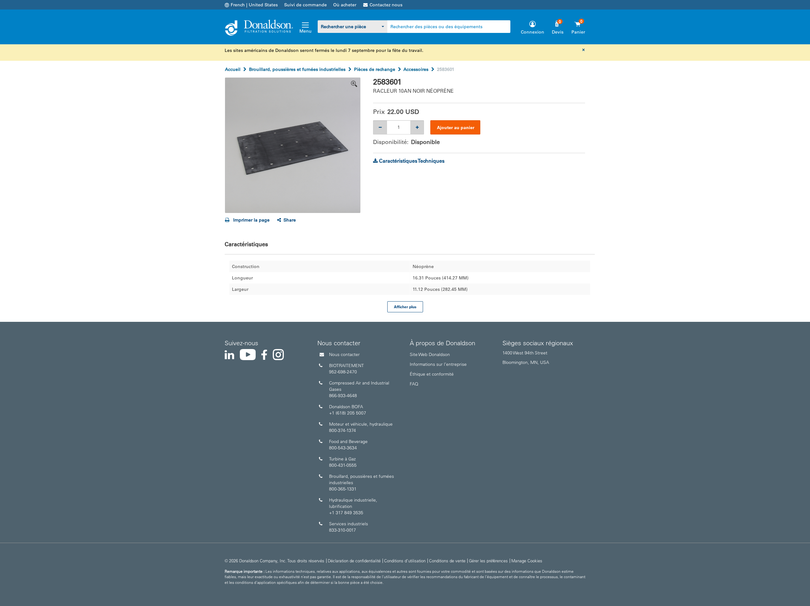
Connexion (532, 32)
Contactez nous (386, 5)
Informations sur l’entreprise (438, 364)
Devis (558, 32)
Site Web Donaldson (430, 354)
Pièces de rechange (374, 69)
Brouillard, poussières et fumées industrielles (297, 69)
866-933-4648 (343, 395)
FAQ (414, 384)
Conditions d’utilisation (405, 560)
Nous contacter (344, 354)
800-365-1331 (343, 489)
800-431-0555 (343, 465)
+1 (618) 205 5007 (347, 413)
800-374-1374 (342, 430)
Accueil (232, 69)
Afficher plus (405, 306)
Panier (578, 32)
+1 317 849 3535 (346, 512)
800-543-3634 (343, 448)
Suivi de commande (305, 5)
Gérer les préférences (488, 560)
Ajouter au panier (455, 127)
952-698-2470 (343, 372)
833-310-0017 (342, 530)
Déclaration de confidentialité (354, 560)
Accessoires (415, 69)
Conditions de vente (447, 560)
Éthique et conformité (432, 374)
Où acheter (344, 5)
